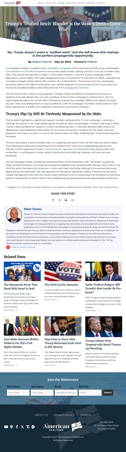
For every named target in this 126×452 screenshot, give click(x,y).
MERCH (81, 3)
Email (58, 386)
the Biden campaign (59, 68)
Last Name (37, 386)
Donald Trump (92, 71)
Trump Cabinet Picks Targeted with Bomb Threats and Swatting (103, 344)
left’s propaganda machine (74, 87)
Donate (91, 3)
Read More (9, 310)
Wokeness (111, 187)
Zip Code (84, 386)
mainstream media (47, 168)
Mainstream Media (79, 187)
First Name (13, 386)
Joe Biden (59, 187)
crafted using (35, 94)
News (41, 3)
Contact (100, 3)
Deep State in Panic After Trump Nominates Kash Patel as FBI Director (63, 343)
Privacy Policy (64, 415)
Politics (92, 61)
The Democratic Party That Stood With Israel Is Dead (21, 286)
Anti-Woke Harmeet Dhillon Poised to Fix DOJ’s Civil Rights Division (21, 343)
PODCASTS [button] (71, 3)
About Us (50, 3)
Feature (46, 187)
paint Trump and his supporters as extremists (63, 149)
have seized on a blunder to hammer (26, 71)
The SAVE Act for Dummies (61, 285)
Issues (60, 3)
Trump (85, 120)
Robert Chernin (33, 209)
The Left (98, 187)
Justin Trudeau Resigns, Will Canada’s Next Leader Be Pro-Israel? (103, 288)
